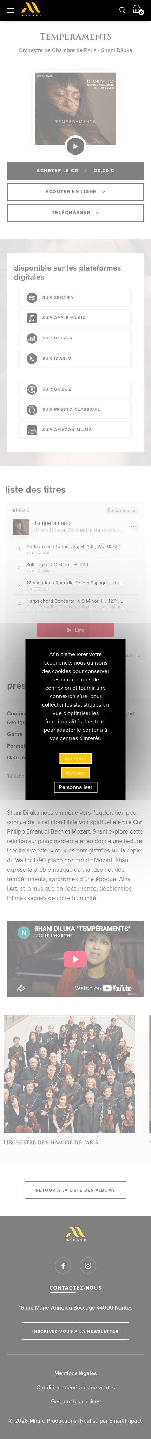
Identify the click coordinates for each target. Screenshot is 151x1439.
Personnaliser (75, 788)
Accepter (75, 758)
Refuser (75, 773)
